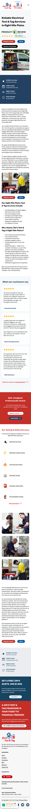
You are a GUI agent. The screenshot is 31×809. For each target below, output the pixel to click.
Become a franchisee (10, 46)
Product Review (20, 382)
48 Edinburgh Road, (7, 781)
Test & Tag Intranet (7, 788)
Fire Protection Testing (15, 464)
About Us (4, 765)
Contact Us (5, 767)
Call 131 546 (14, 418)
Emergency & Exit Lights (16, 486)
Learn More (14, 697)
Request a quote (8, 41)
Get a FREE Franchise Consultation (14, 726)
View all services (14, 503)
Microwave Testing (14, 475)
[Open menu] (28, 5)
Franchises (5, 760)
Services (4, 758)
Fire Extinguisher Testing (16, 496)
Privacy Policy (23, 800)
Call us (21, 41)
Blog (3, 762)
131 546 (8, 777)
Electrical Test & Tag (15, 442)
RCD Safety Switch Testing (17, 453)
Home (3, 755)
